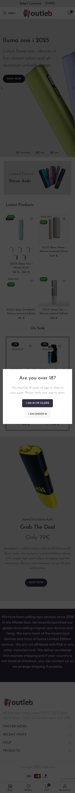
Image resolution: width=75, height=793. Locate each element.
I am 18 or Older (37, 403)
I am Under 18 (37, 414)
